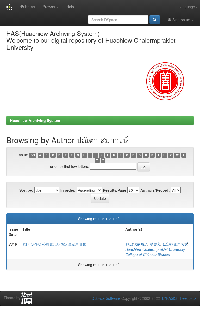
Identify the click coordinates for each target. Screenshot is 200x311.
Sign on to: (181, 19)
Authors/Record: (155, 190)
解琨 (129, 244)
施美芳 (154, 244)
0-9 (33, 155)
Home (29, 6)
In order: (68, 190)
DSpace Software (106, 298)
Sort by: (26, 190)
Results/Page (114, 190)
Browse (49, 6)
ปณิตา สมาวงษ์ (174, 244)
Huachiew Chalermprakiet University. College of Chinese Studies (155, 252)
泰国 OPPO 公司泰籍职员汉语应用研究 (54, 244)
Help (70, 6)
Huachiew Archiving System (35, 120)
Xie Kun (141, 244)
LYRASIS (169, 298)
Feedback (188, 298)
